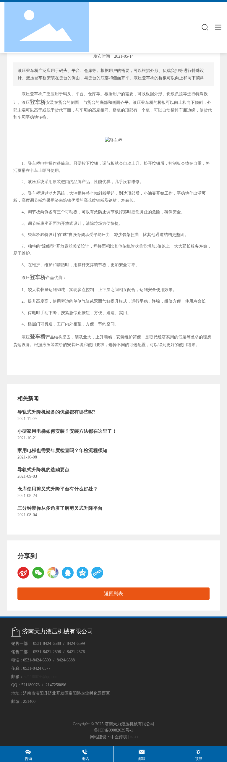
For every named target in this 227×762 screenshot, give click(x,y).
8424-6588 (66, 660)
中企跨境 (119, 737)
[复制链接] (97, 573)
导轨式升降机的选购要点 (43, 469)
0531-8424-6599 (37, 660)
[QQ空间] (82, 573)
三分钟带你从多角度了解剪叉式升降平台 (60, 508)
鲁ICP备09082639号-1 (113, 730)
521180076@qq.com (41, 676)
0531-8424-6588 (47, 643)
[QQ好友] (68, 573)
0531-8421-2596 (47, 652)
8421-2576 (76, 652)
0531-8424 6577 (37, 668)
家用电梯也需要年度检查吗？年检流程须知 (62, 450)
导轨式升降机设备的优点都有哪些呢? (56, 411)
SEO (133, 737)
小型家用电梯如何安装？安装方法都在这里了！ (67, 431)
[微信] (38, 573)
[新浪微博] (23, 573)
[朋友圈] (53, 573)
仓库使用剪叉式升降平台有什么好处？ (57, 488)
